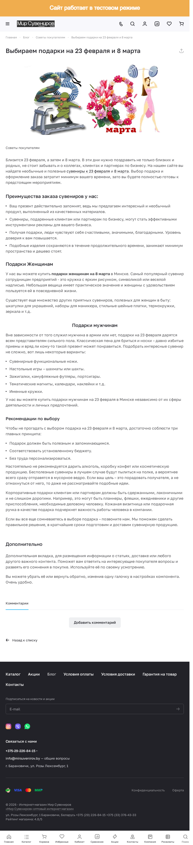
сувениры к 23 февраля (88, 171)
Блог (51, 674)
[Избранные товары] (169, 23)
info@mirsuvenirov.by (23, 758)
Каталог (13, 674)
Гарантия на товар (160, 674)
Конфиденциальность (148, 790)
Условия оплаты (79, 674)
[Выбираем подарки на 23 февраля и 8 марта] (95, 99)
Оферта (178, 790)
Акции (34, 674)
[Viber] (18, 726)
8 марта (121, 171)
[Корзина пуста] (181, 23)
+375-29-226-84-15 (20, 751)
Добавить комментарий (95, 622)
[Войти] (144, 23)
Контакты (15, 684)
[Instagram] (8, 726)
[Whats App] (27, 726)
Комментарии (17, 603)
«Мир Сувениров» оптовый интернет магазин (40, 809)
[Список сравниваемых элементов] (157, 23)
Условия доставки (118, 674)
